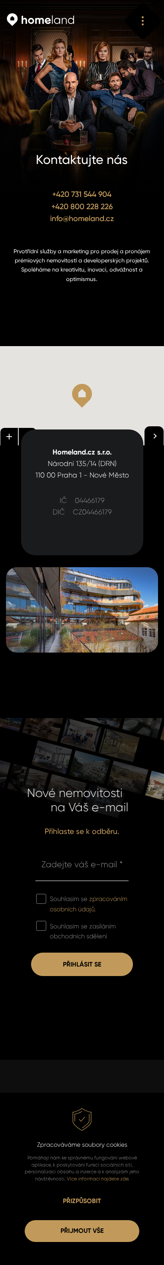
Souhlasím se (88, 904)
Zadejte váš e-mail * (82, 864)
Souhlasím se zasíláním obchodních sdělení (83, 931)
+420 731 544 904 (81, 194)
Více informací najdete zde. (98, 1179)
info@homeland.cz (82, 218)
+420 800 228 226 (82, 206)
